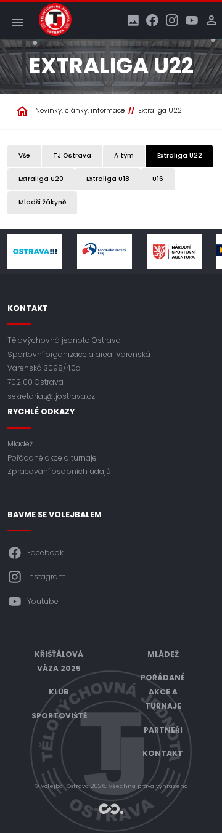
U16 (157, 178)
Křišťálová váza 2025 (59, 661)
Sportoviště (59, 715)
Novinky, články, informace (80, 110)
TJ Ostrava (72, 155)
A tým (124, 155)
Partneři (163, 730)
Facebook (45, 552)
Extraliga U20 (41, 178)
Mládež (20, 443)
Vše (24, 155)
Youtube (43, 601)
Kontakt (162, 753)
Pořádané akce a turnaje (52, 458)
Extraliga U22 (160, 110)
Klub (59, 691)
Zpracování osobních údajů (59, 471)
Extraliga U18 (108, 178)
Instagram (46, 576)
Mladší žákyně (42, 202)
